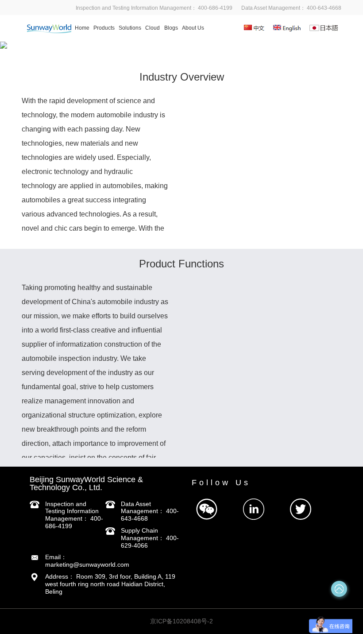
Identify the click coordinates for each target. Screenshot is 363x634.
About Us (193, 28)
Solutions (130, 28)
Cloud (152, 28)
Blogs (171, 28)
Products (104, 28)
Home (82, 28)
